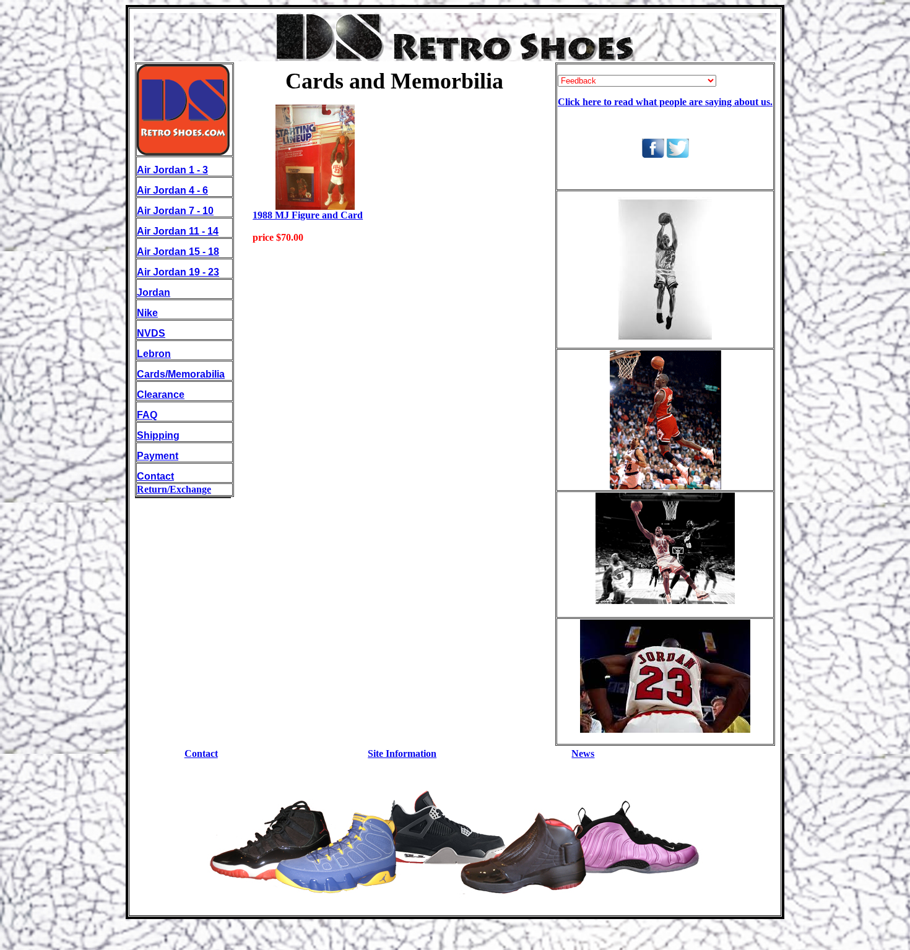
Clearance (160, 394)
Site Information (402, 753)
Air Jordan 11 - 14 (178, 231)
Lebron (154, 353)
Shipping (158, 435)
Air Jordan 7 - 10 (175, 210)
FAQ (147, 415)
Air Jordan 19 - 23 (178, 272)
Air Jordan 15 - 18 (178, 251)
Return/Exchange (174, 489)
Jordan (153, 292)
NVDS (151, 333)
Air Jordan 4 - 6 (172, 190)
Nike (147, 313)
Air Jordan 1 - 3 (172, 170)
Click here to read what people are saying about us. (665, 102)
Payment (157, 456)
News (582, 753)
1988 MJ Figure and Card (308, 215)
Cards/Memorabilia (181, 374)
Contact (155, 476)
